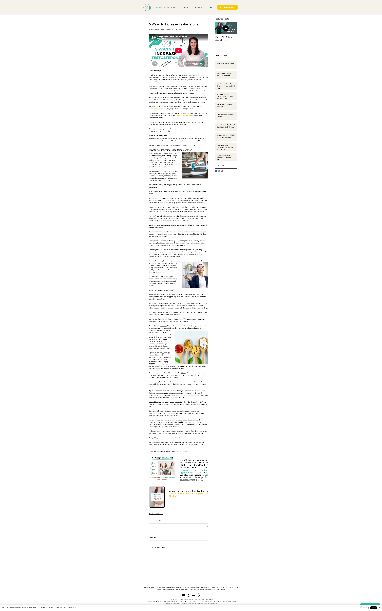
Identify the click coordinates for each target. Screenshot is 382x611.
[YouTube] (184, 595)
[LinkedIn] (193, 595)
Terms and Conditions (199, 599)
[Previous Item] (218, 28)
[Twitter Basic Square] (219, 171)
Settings (364, 608)
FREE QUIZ (166, 589)
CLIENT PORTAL (149, 588)
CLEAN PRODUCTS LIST (196, 589)
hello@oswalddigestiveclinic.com (171, 601)
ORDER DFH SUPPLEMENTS (165, 588)
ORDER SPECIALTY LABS (207, 588)
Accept (374, 608)
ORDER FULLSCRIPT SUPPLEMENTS (186, 588)
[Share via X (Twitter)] (155, 520)
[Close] (379, 607)
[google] (198, 595)
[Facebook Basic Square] (216, 171)
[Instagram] (189, 595)
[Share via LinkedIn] (160, 520)
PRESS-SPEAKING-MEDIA (179, 589)
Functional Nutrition (156, 514)
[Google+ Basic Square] (222, 171)
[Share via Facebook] (150, 520)
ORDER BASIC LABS (222, 588)
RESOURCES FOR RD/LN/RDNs (215, 589)
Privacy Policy (209, 599)
